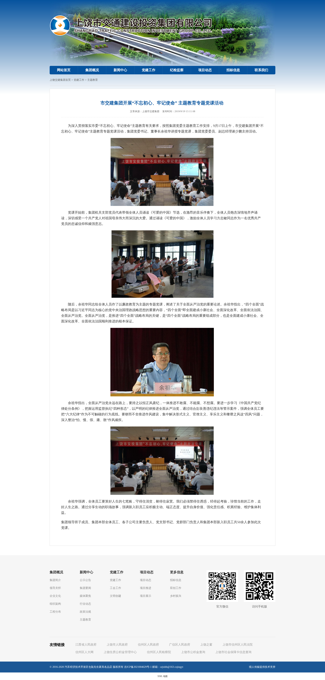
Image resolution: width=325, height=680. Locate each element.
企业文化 (55, 595)
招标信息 (233, 70)
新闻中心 (120, 70)
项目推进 (145, 587)
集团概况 (92, 70)
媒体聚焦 (85, 595)
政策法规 (85, 611)
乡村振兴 (175, 595)
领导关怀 (55, 587)
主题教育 (92, 79)
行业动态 (85, 603)
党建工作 (148, 70)
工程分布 (55, 611)
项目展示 (145, 595)
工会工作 (115, 587)
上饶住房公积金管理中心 (120, 652)
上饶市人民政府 (117, 644)
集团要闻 (85, 587)
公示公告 (85, 580)
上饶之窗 (206, 644)
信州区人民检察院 (159, 652)
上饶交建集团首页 (60, 79)
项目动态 (205, 70)
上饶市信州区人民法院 (237, 644)
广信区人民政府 (179, 644)
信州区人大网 (84, 652)
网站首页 (64, 70)
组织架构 (55, 603)
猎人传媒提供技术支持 (262, 667)
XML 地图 (162, 676)
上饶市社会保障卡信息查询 (233, 652)
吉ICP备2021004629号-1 (138, 667)
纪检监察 (177, 70)
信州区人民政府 (148, 644)
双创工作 (175, 587)
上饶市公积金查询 (193, 652)
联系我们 (261, 70)
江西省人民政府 (85, 644)
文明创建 (115, 595)
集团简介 (55, 580)
